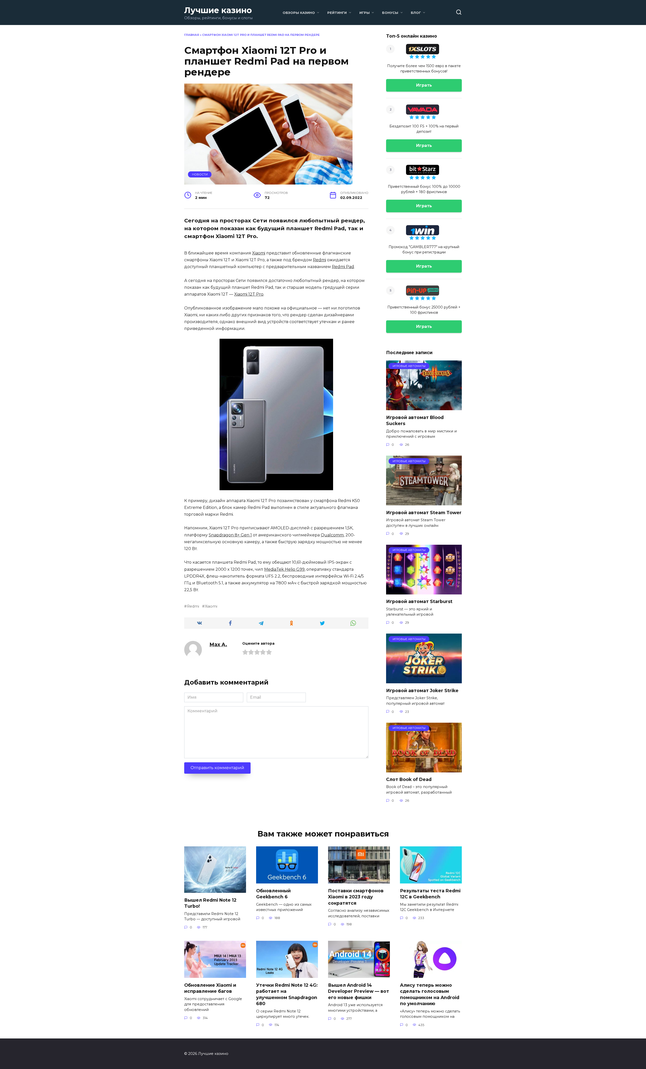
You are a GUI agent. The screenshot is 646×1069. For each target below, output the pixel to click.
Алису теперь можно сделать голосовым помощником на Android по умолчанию (429, 994)
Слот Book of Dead (409, 779)
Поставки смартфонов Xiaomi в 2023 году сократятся (356, 896)
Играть (424, 85)
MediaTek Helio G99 (284, 569)
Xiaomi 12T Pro (248, 294)
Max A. (218, 644)
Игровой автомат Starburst (419, 601)
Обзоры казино (299, 13)
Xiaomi (258, 253)
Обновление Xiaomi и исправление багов (210, 988)
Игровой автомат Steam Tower (424, 512)
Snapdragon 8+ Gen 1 (230, 535)
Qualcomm (332, 535)
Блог (416, 13)
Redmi (319, 259)
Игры (364, 13)
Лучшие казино (218, 10)
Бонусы (390, 13)
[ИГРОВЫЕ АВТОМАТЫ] (424, 407)
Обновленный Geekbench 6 (273, 893)
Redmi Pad (343, 266)
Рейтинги (337, 13)
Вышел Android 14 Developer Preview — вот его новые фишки (358, 991)
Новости (200, 174)
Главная (191, 35)
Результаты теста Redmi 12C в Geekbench (430, 893)
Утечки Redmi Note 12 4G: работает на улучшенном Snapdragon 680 (287, 994)
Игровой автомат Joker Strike (422, 690)
